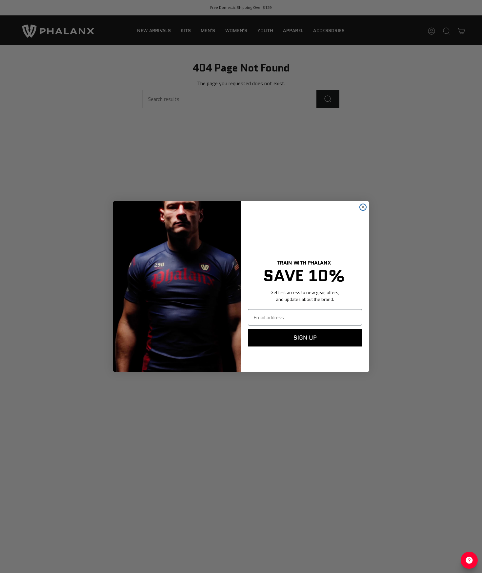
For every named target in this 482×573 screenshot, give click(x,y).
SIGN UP (305, 337)
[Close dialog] (363, 207)
